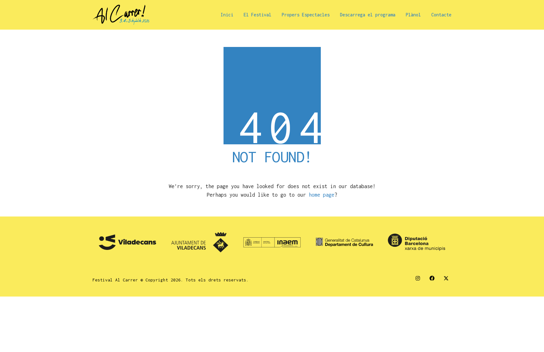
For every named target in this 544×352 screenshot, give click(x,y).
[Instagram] (417, 278)
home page (321, 195)
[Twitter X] (445, 278)
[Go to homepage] (121, 15)
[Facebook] (431, 278)
